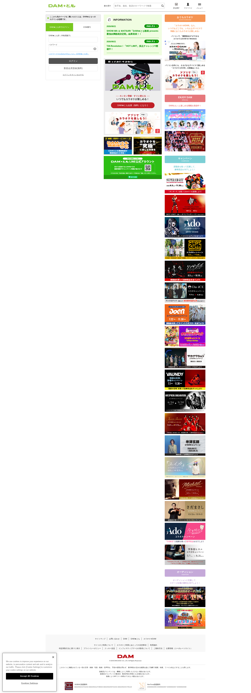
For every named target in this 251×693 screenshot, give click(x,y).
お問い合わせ (114, 639)
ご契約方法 (158, 648)
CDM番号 (87, 27)
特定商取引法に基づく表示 (69, 648)
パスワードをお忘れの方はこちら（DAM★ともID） (69, 54)
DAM (125, 639)
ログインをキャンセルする (73, 75)
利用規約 (153, 645)
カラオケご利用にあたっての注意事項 (131, 645)
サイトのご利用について (103, 645)
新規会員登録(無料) (73, 68)
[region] (29, 672)
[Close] (53, 657)
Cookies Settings (29, 683)
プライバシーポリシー (92, 648)
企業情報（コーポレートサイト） (179, 648)
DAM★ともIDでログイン (59, 27)
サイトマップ (100, 639)
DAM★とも (135, 639)
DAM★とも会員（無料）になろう (132, 105)
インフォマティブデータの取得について (134, 648)
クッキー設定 (110, 648)
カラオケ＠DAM (150, 639)
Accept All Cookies (29, 676)
